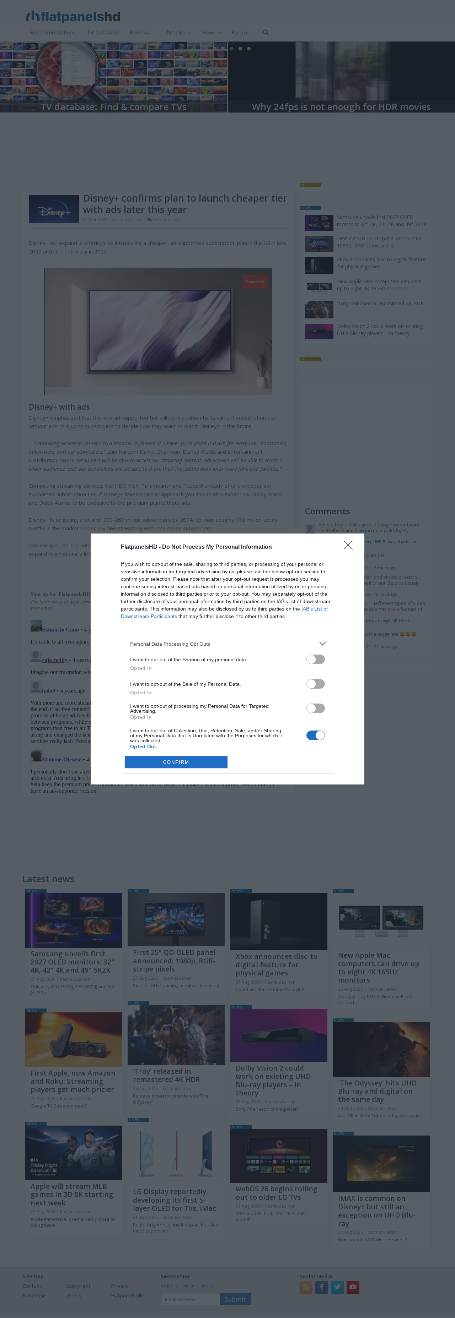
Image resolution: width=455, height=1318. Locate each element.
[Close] (350, 547)
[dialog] (227, 659)
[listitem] (227, 643)
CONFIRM (176, 762)
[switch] (315, 659)
